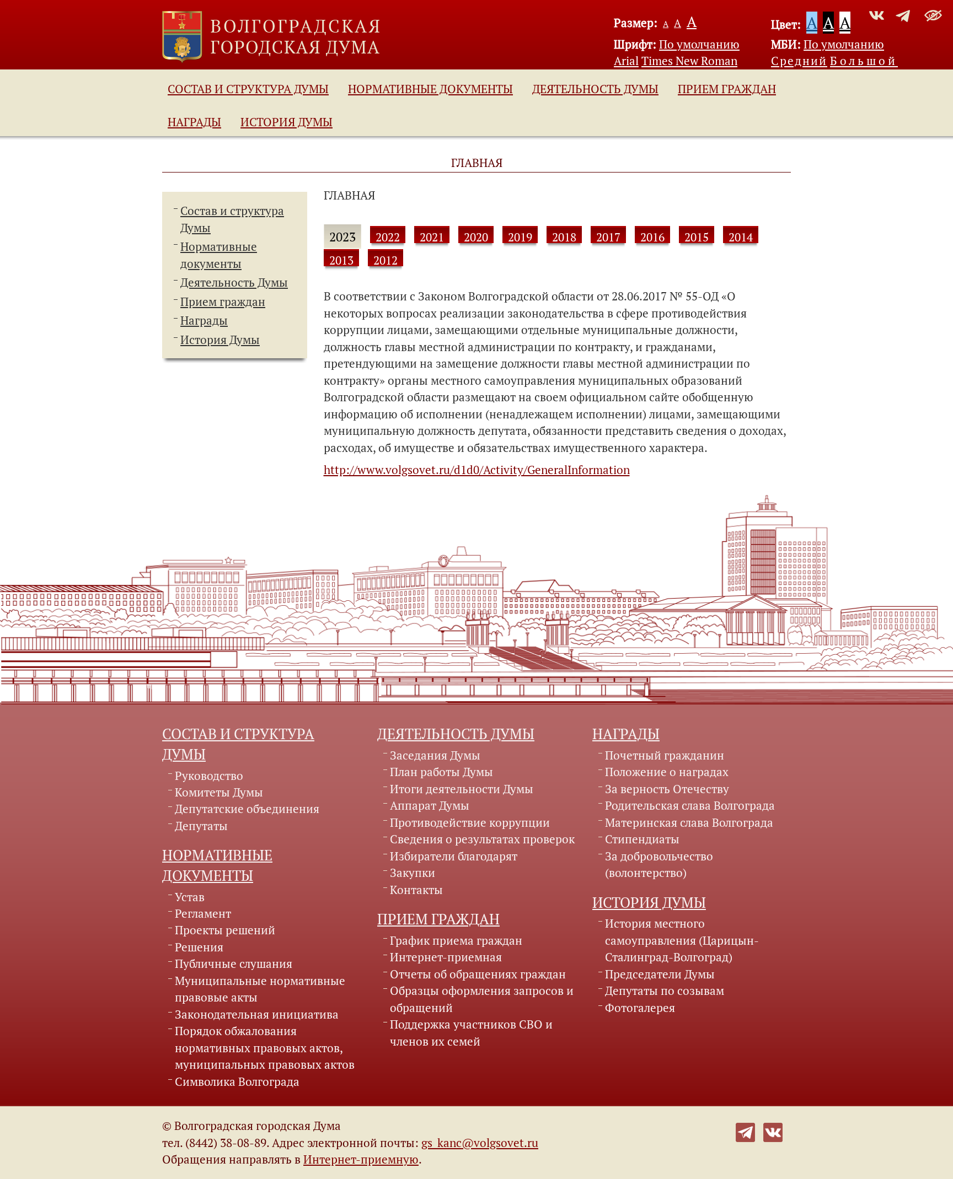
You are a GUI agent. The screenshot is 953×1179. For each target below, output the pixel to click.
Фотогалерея (640, 1007)
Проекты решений (225, 930)
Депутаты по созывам (664, 990)
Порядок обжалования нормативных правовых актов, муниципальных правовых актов (265, 1047)
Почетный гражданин (664, 755)
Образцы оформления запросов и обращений (482, 999)
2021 (432, 237)
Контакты (416, 889)
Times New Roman (689, 60)
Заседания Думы (435, 755)
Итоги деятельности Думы (461, 788)
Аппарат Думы (429, 805)
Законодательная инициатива (257, 1014)
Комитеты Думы (219, 792)
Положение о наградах (667, 771)
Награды (194, 122)
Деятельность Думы (595, 88)
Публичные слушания (233, 963)
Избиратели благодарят (453, 856)
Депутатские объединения (247, 808)
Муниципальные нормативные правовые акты (260, 989)
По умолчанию (699, 44)
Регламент (203, 913)
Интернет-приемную (361, 1159)
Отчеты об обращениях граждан (478, 974)
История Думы (286, 122)
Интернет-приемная (446, 957)
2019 (520, 237)
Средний (799, 60)
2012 (385, 260)
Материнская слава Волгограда (689, 822)
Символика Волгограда (237, 1081)
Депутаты (201, 825)
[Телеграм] (745, 1131)
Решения (199, 947)
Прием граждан (727, 88)
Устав (190, 897)
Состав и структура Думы (248, 88)
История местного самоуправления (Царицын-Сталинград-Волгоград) (682, 940)
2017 (608, 237)
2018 (564, 237)
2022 (388, 237)
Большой (864, 60)
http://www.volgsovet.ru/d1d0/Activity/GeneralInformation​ (477, 469)
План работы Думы (441, 771)
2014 (741, 237)
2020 (476, 237)
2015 (696, 237)
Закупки (412, 872)
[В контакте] (773, 1131)
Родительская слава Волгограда (690, 805)
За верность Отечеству (667, 788)
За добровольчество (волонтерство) (659, 864)
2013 (341, 260)
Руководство (209, 775)
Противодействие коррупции (470, 822)
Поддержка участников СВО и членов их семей (471, 1032)
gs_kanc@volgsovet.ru (479, 1142)
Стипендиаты (642, 839)
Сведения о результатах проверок (482, 839)
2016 (652, 237)
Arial (626, 60)
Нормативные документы (430, 88)
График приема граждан (456, 940)
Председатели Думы (660, 974)
